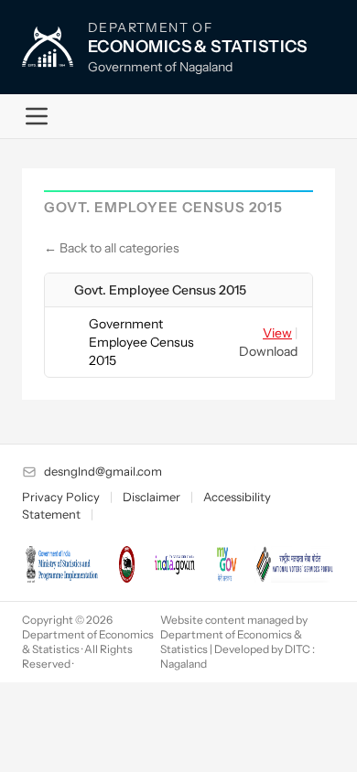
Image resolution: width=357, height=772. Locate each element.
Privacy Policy (61, 496)
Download (268, 351)
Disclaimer (151, 496)
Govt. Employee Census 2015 (160, 290)
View (277, 333)
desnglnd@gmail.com (103, 471)
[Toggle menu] (36, 116)
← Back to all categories (111, 248)
